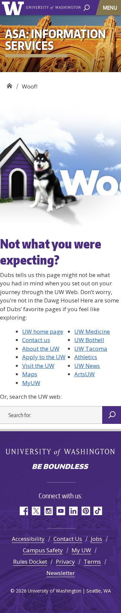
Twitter (35, 510)
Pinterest (85, 510)
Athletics (85, 357)
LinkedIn (73, 510)
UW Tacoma (90, 348)
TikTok (98, 510)
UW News (87, 366)
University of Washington (14, 7)
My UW (81, 550)
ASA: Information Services (9, 84)
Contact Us (67, 539)
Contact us (36, 340)
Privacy (65, 561)
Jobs (96, 539)
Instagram (48, 510)
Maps (29, 374)
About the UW (40, 348)
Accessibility (28, 539)
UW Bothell (89, 340)
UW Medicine (92, 331)
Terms (92, 561)
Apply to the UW (44, 357)
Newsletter (60, 573)
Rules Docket (30, 561)
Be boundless (60, 467)
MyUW (31, 383)
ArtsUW (84, 374)
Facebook (23, 510)
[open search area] (86, 7)
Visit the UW (38, 366)
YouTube (60, 510)
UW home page (42, 331)
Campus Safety (43, 550)
